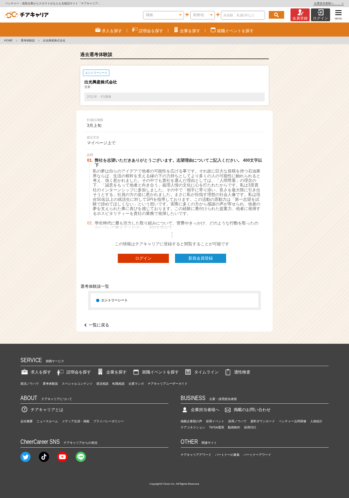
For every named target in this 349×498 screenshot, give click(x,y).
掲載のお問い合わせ (252, 409)
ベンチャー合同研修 (292, 421)
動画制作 (234, 427)
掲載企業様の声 (191, 421)
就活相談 (102, 383)
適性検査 (242, 372)
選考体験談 (28, 40)
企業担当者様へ (328, 3)
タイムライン (206, 372)
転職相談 (118, 383)
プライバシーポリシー (108, 421)
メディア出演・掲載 (75, 421)
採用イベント (215, 421)
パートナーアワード (257, 455)
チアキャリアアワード (196, 455)
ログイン (143, 258)
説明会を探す (78, 372)
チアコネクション (193, 427)
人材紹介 (316, 421)
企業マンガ (136, 383)
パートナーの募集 (227, 455)
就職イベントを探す (160, 372)
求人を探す (41, 372)
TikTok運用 (216, 427)
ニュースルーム (47, 421)
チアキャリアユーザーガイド (168, 383)
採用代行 (250, 427)
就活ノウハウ (29, 383)
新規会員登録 (200, 258)
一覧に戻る (99, 325)
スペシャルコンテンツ (77, 383)
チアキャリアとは (47, 409)
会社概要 (26, 421)
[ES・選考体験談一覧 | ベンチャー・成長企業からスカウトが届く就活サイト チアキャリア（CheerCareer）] (26, 14)
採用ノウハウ (237, 421)
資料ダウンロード (262, 421)
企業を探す (116, 372)
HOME (8, 40)
